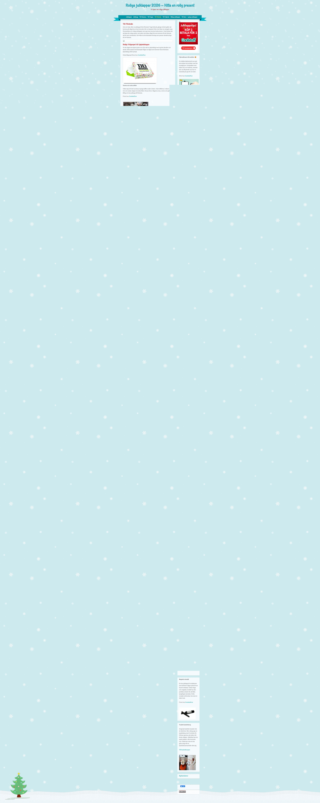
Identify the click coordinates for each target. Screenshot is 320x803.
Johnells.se (149, 246)
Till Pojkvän (166, 17)
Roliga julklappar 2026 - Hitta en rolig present (160, 5)
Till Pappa (150, 17)
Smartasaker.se (190, 130)
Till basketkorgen (184, 749)
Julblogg (135, 17)
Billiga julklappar (175, 17)
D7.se (138, 288)
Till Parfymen (142, 193)
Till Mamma (142, 17)
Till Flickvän (157, 17)
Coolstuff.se (142, 55)
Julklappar (129, 17)
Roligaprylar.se (184, 637)
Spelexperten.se (190, 276)
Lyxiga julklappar (192, 17)
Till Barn (184, 17)
